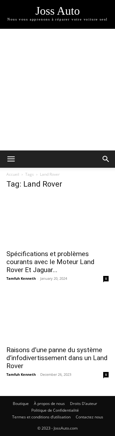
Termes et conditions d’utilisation (41, 417)
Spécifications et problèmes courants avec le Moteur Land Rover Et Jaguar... (50, 262)
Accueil (12, 174)
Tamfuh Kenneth (21, 278)
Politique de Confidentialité (55, 410)
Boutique (21, 403)
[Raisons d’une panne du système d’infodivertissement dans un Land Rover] (57, 316)
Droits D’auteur (83, 403)
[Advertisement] (57, 89)
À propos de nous (49, 403)
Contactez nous (89, 417)
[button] (11, 159)
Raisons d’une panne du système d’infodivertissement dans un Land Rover (57, 358)
